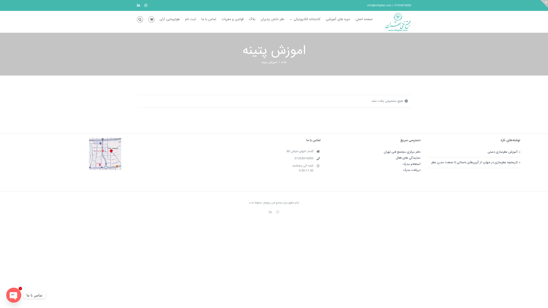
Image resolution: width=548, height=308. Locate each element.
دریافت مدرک (411, 170)
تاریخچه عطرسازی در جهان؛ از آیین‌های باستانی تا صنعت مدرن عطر (474, 162)
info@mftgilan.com (379, 5)
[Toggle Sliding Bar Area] (544, 4)
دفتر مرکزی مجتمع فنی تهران (402, 152)
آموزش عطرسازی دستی (503, 152)
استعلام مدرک (411, 164)
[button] (140, 19)
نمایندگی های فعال (408, 158)
